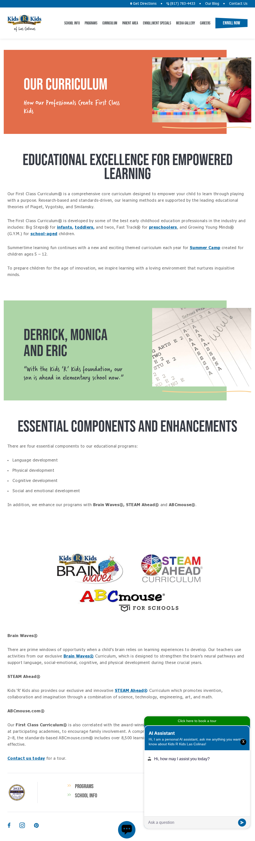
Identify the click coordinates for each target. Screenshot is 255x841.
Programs (91, 23)
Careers (205, 23)
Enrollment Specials (157, 23)
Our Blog (212, 3)
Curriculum (109, 23)
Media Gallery (185, 23)
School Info (72, 23)
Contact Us (238, 3)
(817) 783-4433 (182, 3)
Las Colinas (24, 20)
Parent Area (130, 23)
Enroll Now (231, 22)
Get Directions (144, 3)
